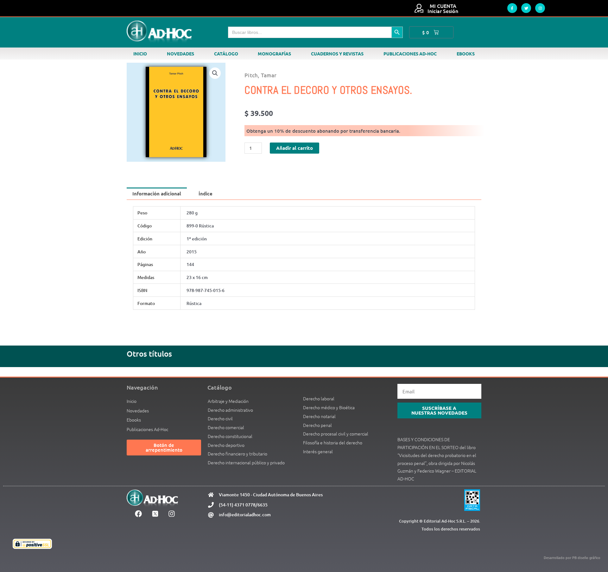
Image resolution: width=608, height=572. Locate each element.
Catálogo (226, 53)
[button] (215, 73)
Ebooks (466, 53)
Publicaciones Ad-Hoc (410, 53)
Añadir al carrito (294, 148)
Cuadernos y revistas (337, 53)
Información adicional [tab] (156, 193)
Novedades (180, 53)
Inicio (140, 53)
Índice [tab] (205, 193)
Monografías (274, 53)
